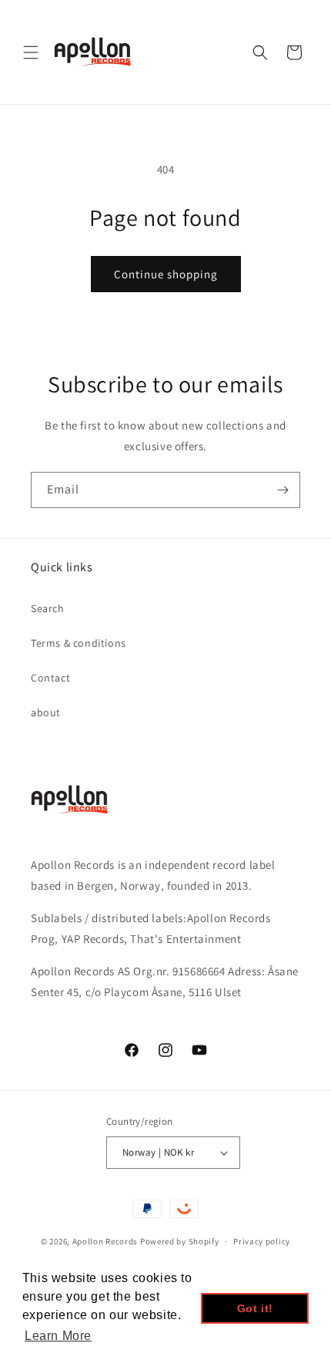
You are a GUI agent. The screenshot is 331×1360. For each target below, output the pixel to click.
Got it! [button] (255, 1308)
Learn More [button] (58, 1335)
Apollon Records (105, 1241)
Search (48, 608)
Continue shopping (166, 274)
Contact (50, 678)
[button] (31, 52)
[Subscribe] (282, 490)
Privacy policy (261, 1241)
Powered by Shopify (179, 1241)
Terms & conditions (78, 643)
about (46, 712)
